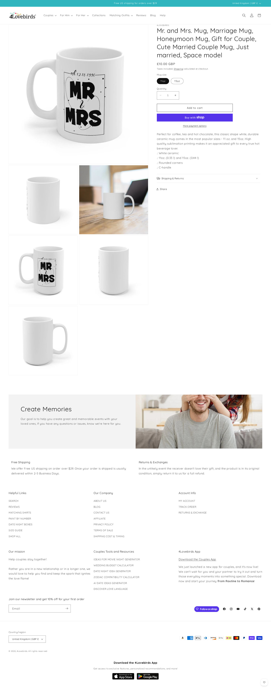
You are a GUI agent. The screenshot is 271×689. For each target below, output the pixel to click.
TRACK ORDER (187, 506)
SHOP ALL (15, 536)
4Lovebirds (22, 651)
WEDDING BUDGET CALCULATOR (114, 565)
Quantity (161, 88)
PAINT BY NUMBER (20, 518)
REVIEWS (14, 506)
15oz (177, 80)
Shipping (178, 68)
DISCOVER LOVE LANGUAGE (111, 588)
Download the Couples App (197, 559)
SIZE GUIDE (16, 530)
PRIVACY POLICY (103, 524)
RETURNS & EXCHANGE (193, 512)
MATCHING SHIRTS (20, 512)
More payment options (194, 125)
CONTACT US (101, 512)
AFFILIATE (100, 518)
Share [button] (163, 188)
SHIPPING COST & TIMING (109, 536)
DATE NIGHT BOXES (20, 524)
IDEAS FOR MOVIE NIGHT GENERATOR (117, 559)
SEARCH (14, 500)
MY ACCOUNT (187, 500)
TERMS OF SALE (103, 530)
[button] (50, 15)
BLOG (97, 506)
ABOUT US (100, 500)
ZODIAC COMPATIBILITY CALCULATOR (116, 577)
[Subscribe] (67, 608)
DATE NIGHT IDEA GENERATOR (112, 571)
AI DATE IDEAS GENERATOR (110, 583)
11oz (162, 80)
